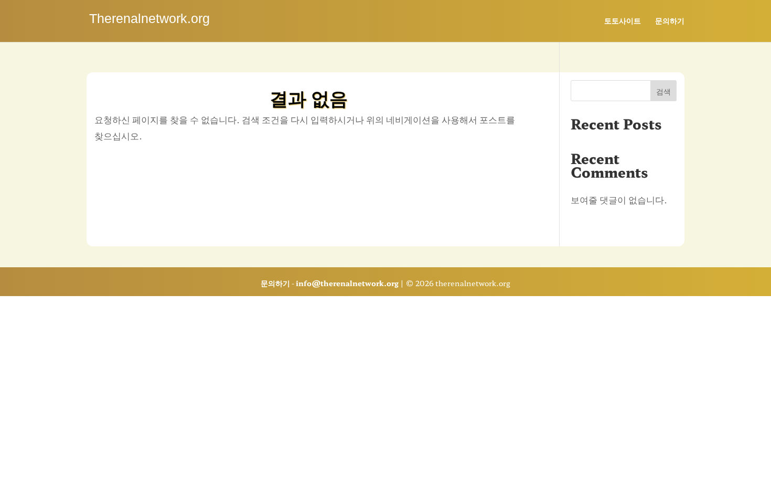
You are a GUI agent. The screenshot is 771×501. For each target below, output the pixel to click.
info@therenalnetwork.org (347, 283)
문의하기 (669, 21)
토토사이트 (622, 21)
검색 (663, 91)
